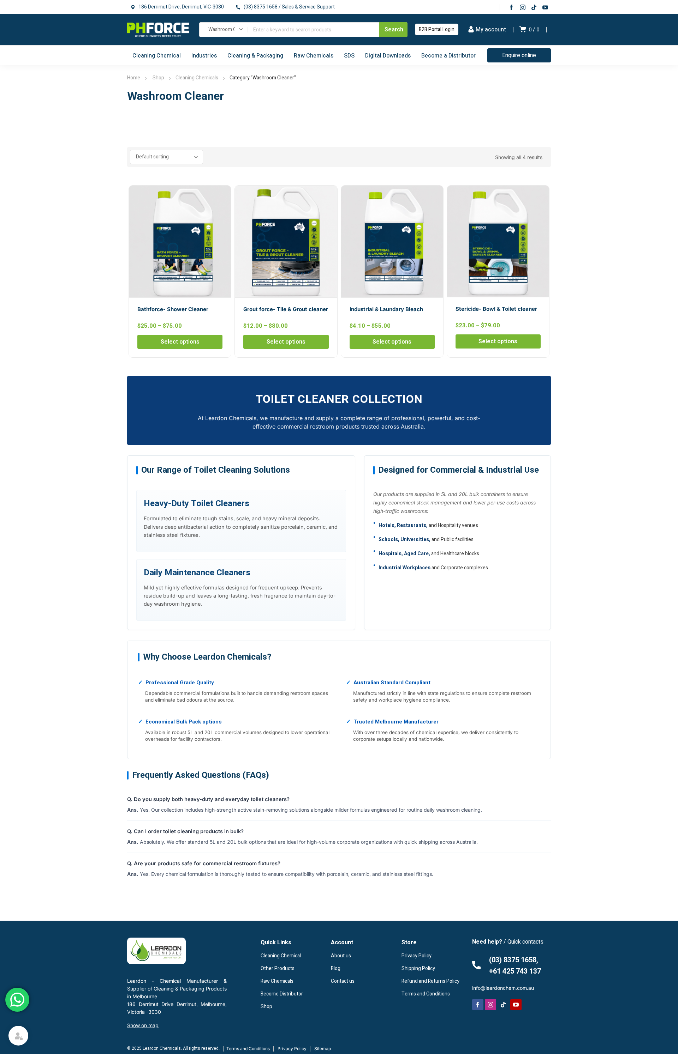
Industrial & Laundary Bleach (386, 309)
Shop (157, 77)
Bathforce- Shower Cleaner (172, 309)
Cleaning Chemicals (197, 77)
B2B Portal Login (436, 29)
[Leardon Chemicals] (158, 29)
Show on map (143, 1025)
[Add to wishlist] (221, 194)
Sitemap (322, 1048)
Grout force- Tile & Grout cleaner (285, 309)
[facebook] (511, 7)
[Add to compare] (221, 203)
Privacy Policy (292, 1048)
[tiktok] (534, 7)
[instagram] (522, 7)
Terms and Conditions (248, 1048)
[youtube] (545, 7)
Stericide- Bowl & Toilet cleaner (496, 308)
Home (133, 77)
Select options (180, 342)
